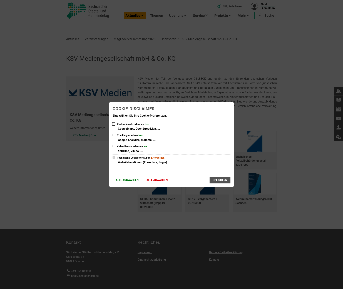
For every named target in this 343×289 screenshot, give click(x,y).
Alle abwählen (157, 180)
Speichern (220, 180)
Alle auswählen (127, 180)
